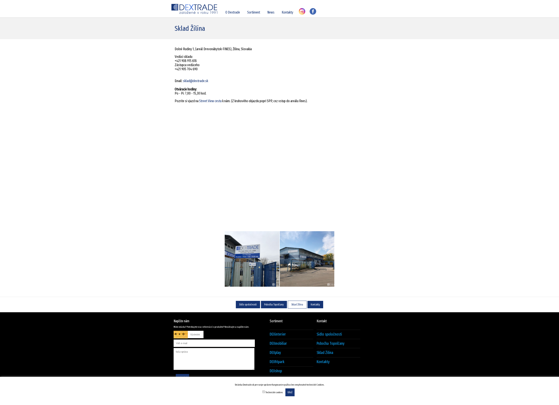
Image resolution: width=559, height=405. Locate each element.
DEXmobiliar (278, 343)
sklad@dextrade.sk (195, 81)
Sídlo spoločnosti (248, 304)
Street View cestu (210, 101)
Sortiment (253, 12)
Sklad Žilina (297, 304)
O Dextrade (232, 12)
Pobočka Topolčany (274, 304)
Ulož (290, 392)
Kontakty (287, 12)
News (270, 12)
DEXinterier (278, 334)
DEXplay (275, 352)
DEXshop (276, 371)
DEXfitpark (277, 362)
